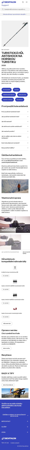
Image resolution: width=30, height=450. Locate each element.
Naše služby (6, 348)
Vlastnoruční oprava (8, 94)
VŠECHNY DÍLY (7, 323)
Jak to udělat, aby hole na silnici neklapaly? (11, 137)
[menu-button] (26, 2)
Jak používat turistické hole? (10, 116)
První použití (6, 89)
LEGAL (4, 432)
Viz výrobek (5, 275)
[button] (10, 244)
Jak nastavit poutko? (8, 131)
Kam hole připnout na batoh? (11, 143)
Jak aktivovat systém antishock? (12, 126)
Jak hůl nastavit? (7, 121)
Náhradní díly (22, 94)
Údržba (16, 89)
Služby (4, 427)
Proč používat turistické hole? (11, 111)
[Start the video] (27, 230)
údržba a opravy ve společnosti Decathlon (14, 415)
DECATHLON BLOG (8, 385)
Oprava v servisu (7, 99)
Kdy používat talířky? (8, 148)
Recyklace (20, 99)
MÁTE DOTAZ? (6, 421)
